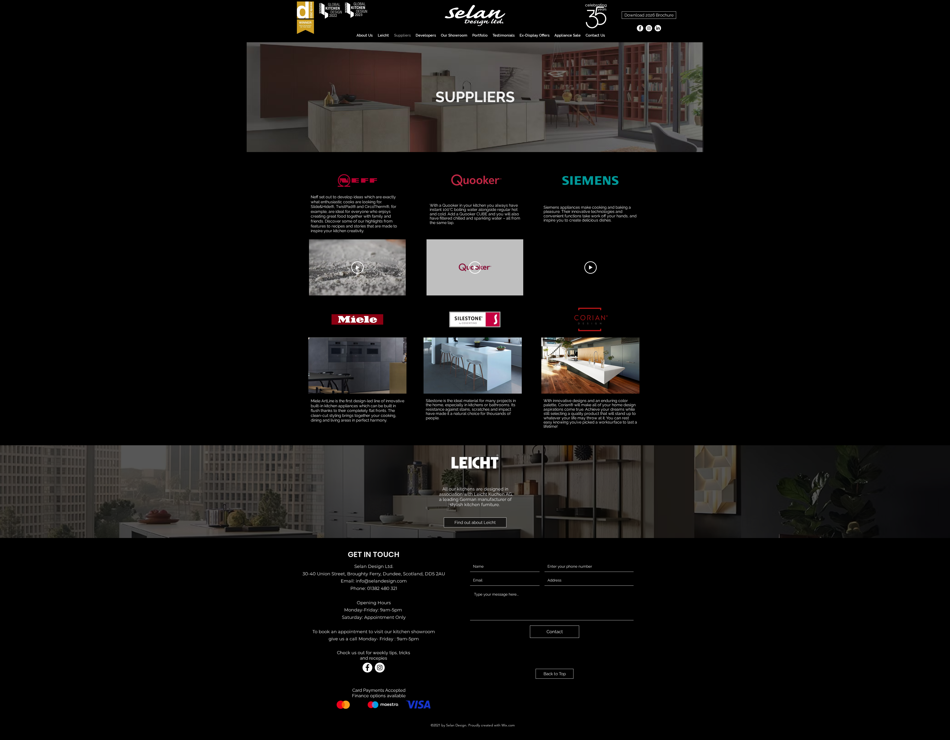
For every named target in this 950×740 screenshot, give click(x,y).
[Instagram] (649, 28)
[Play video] (357, 267)
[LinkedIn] (658, 28)
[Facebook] (640, 28)
